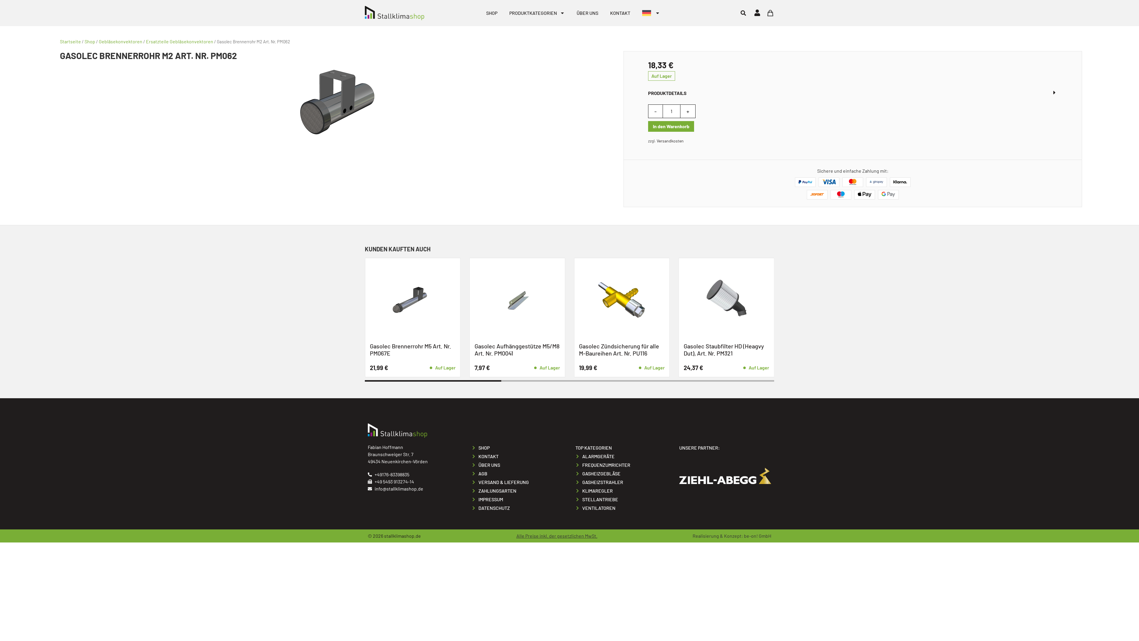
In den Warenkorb (671, 126)
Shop (491, 13)
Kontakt (620, 13)
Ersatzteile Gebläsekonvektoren (179, 41)
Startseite (70, 41)
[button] (743, 13)
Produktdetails (667, 93)
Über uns (587, 13)
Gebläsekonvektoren (120, 41)
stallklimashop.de (402, 536)
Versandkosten (670, 140)
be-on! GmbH (757, 536)
